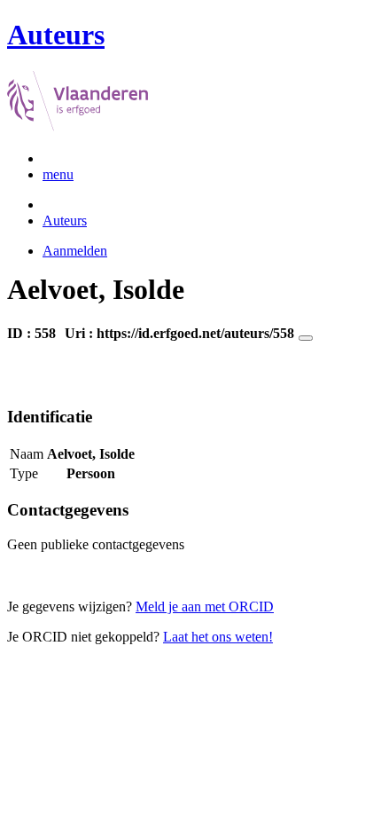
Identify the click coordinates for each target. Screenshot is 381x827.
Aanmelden (75, 250)
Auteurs (65, 220)
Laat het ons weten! (218, 636)
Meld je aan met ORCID (205, 606)
